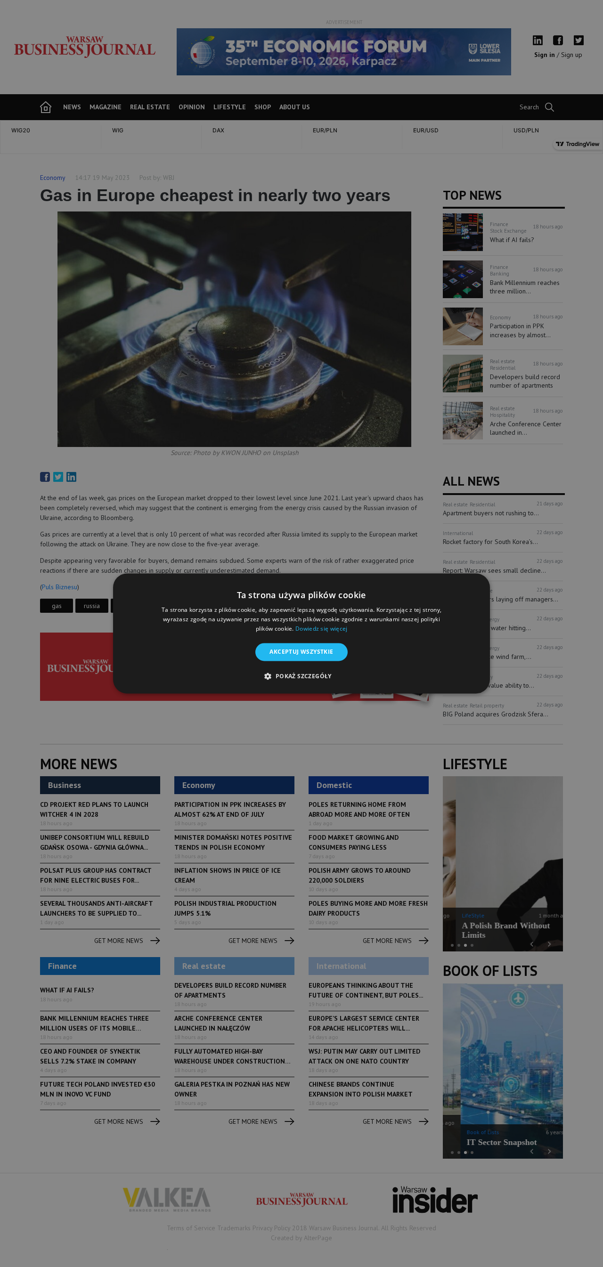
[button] (301, 676)
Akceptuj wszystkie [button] (301, 652)
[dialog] (301, 633)
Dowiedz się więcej (321, 629)
